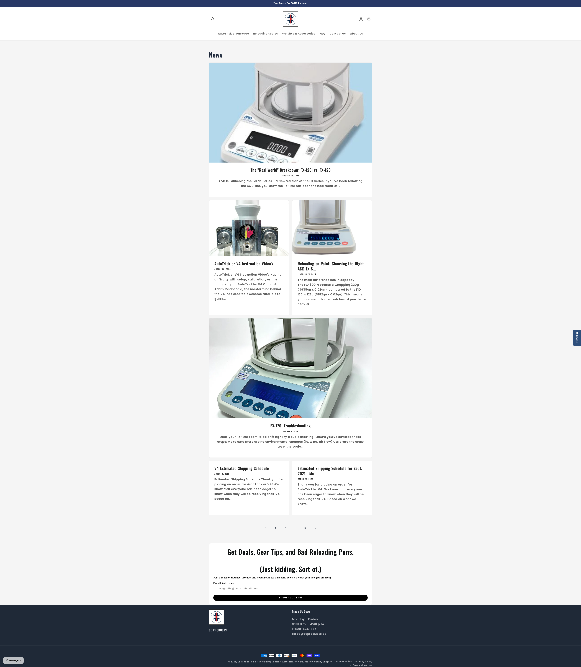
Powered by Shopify (320, 661)
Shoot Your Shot (290, 597)
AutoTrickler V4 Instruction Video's (243, 263)
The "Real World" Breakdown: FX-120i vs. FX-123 (290, 170)
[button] (213, 19)
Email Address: (224, 583)
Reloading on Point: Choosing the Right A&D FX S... (331, 266)
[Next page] (315, 528)
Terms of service (362, 665)
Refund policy (343, 661)
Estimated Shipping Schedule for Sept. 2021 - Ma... (330, 471)
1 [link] (266, 528)
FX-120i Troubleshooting (290, 425)
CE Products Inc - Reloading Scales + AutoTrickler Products (273, 661)
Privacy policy (363, 661)
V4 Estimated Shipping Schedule (241, 468)
